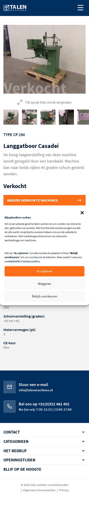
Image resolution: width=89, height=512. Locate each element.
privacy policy (31, 261)
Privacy (64, 490)
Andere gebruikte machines (32, 200)
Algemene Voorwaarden (39, 490)
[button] (82, 212)
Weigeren (44, 283)
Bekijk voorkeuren (44, 296)
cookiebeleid (12, 261)
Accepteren (44, 271)
